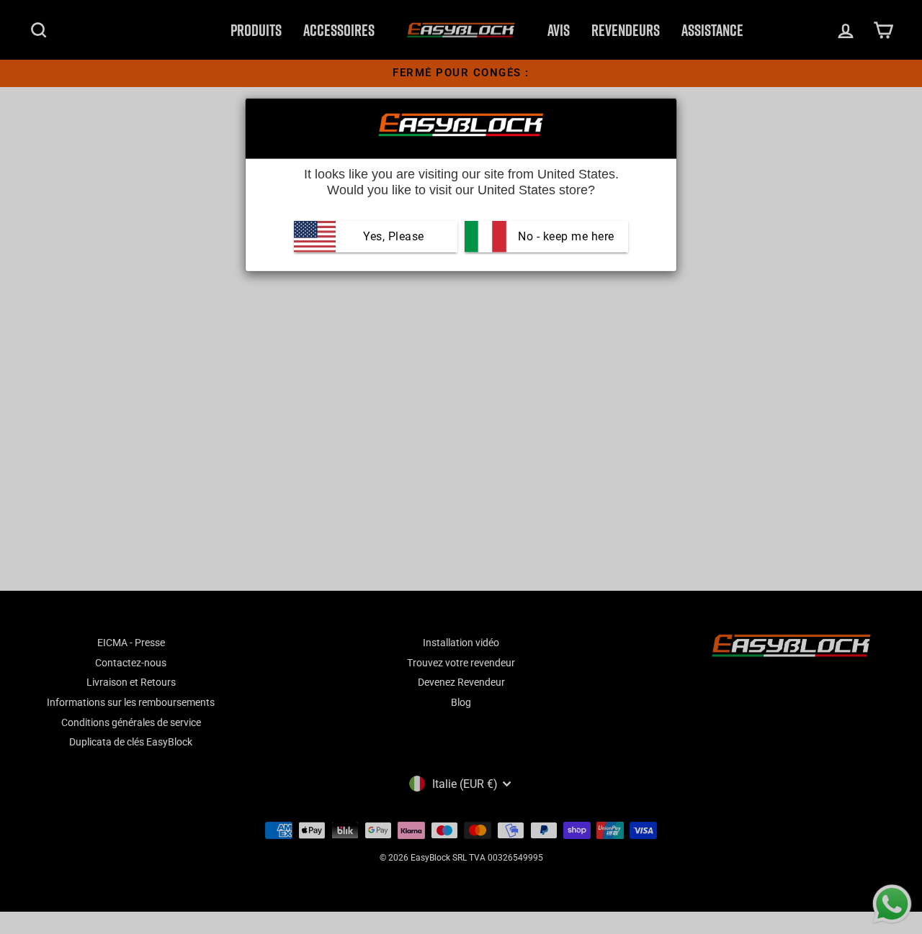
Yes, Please (393, 236)
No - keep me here (564, 236)
